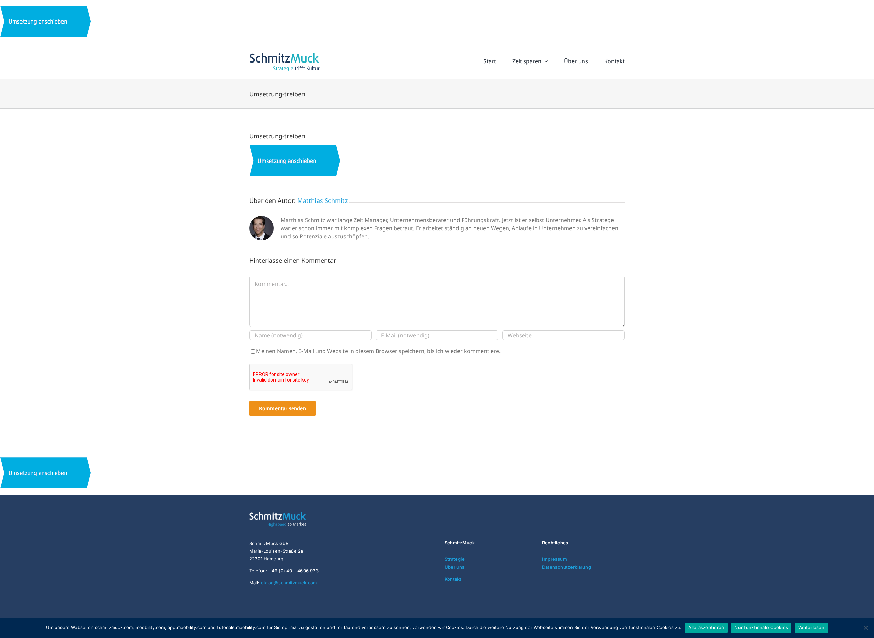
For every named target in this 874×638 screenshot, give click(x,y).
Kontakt (453, 579)
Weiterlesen (811, 627)
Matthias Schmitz (322, 200)
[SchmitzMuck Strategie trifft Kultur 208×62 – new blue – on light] (284, 53)
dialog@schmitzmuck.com (289, 582)
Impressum (554, 559)
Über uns (455, 567)
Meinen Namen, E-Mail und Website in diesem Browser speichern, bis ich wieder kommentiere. (378, 351)
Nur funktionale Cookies (761, 627)
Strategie (455, 559)
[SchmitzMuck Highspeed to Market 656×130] (290, 514)
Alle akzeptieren (706, 627)
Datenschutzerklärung (566, 567)
